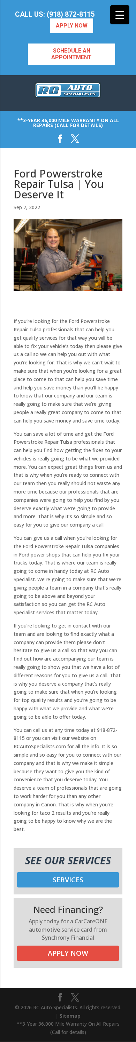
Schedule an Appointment (71, 54)
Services (68, 879)
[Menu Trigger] (119, 14)
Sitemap (70, 1015)
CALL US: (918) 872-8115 (55, 14)
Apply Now (72, 25)
